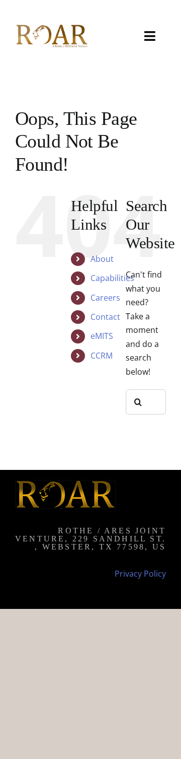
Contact (105, 316)
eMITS (101, 335)
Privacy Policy (140, 573)
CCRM (101, 355)
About (102, 258)
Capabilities (112, 278)
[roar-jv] (51, 26)
